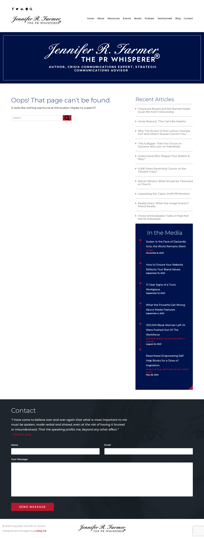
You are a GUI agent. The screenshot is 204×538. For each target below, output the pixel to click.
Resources (113, 18)
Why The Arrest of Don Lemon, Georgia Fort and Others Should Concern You (164, 132)
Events (127, 18)
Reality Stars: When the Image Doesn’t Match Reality (163, 205)
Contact (188, 18)
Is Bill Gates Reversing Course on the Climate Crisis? (162, 170)
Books (138, 18)
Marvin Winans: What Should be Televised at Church (165, 183)
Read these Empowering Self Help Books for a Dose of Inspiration (164, 360)
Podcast (149, 18)
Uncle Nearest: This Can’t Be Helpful (162, 121)
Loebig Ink (40, 530)
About (100, 18)
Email (108, 444)
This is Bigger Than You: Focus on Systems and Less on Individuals (160, 145)
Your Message (19, 459)
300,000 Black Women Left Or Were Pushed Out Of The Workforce (165, 330)
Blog (178, 18)
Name (14, 445)
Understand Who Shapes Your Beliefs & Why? (164, 158)
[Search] (67, 118)
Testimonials (164, 18)
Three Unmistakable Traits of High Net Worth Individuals (163, 217)
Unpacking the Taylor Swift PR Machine (164, 193)
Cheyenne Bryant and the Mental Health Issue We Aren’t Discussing (164, 110)
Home (90, 18)
